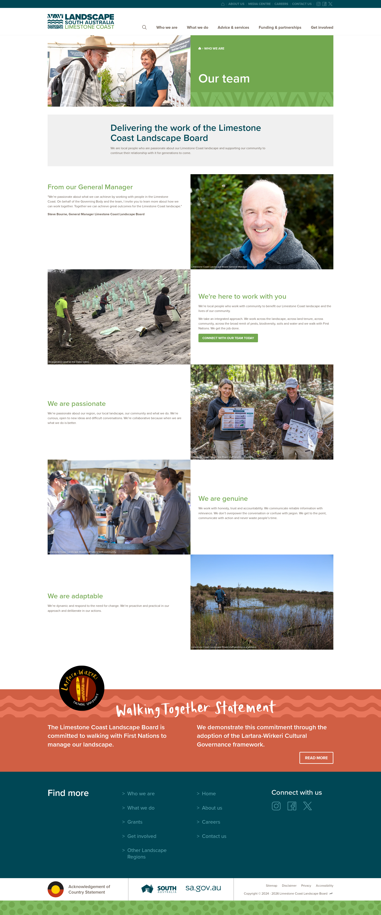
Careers (281, 4)
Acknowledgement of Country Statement (89, 889)
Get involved (322, 27)
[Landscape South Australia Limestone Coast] (81, 21)
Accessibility (324, 885)
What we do (197, 27)
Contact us (302, 4)
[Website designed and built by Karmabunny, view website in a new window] (330, 893)
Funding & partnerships (280, 27)
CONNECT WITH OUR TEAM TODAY (228, 338)
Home (209, 793)
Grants (134, 821)
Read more (316, 758)
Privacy (306, 885)
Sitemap (271, 885)
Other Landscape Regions (147, 853)
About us (236, 4)
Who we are (166, 27)
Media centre (259, 4)
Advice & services (233, 27)
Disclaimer (289, 885)
